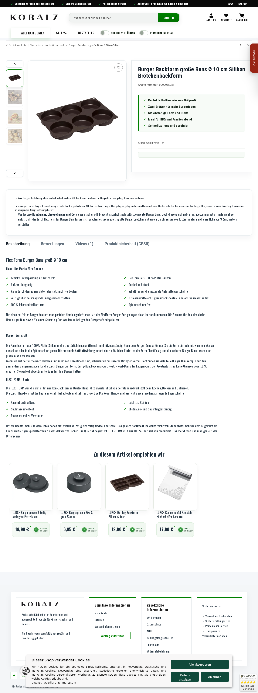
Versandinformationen (107, 626)
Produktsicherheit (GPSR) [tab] (127, 243)
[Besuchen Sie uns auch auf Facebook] (14, 675)
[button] (211, 17)
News (230, 4)
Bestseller (86, 32)
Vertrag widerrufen (112, 636)
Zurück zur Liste (17, 45)
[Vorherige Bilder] (14, 64)
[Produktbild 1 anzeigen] (14, 78)
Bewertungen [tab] (52, 243)
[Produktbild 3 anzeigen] (14, 116)
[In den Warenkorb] (9, 55)
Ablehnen (215, 677)
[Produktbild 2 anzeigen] (14, 97)
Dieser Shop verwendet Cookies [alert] (61, 660)
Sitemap (99, 620)
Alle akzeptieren (200, 664)
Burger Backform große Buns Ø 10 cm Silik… (94, 45)
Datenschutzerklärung (46, 682)
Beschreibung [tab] (18, 243)
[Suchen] (168, 18)
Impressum (153, 645)
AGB (149, 631)
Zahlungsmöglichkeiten (160, 638)
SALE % (61, 32)
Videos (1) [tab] (84, 243)
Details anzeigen (185, 677)
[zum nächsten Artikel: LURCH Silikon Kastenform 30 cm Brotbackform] (248, 45)
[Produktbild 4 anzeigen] (14, 136)
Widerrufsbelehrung (158, 651)
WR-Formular (154, 617)
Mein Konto (101, 613)
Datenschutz (154, 624)
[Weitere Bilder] (14, 173)
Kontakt (242, 4)
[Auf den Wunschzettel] (118, 67)
